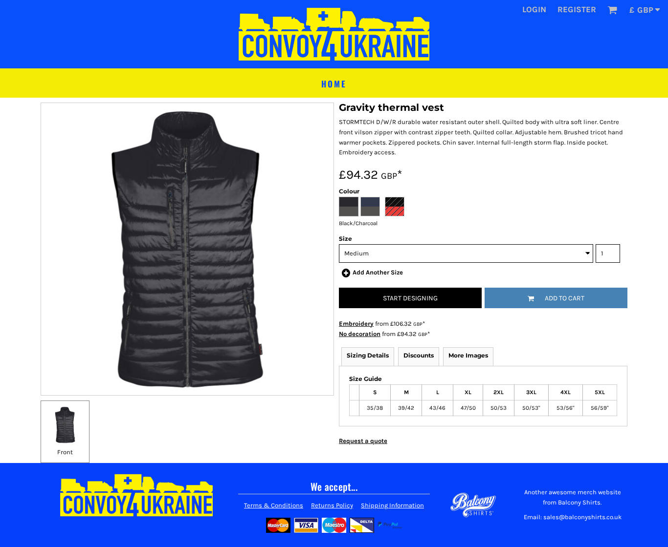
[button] (612, 10)
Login (534, 9)
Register (576, 9)
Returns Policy (332, 505)
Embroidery (356, 323)
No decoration (359, 333)
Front (65, 452)
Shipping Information (392, 505)
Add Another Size (378, 272)
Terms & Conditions (273, 505)
